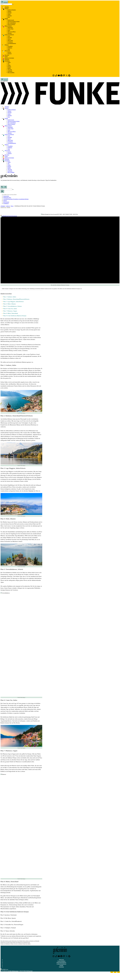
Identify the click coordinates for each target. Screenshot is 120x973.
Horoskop (7, 55)
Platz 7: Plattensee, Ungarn (10, 311)
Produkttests (6, 203)
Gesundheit (10, 46)
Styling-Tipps (10, 28)
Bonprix (9, 66)
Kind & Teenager (11, 24)
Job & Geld (7, 50)
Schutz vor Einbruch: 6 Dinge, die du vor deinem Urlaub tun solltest (15, 943)
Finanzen (10, 53)
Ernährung (10, 47)
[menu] (2, 191)
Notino (9, 65)
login (1, 183)
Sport (9, 49)
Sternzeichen (6, 196)
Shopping (10, 33)
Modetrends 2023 (7, 197)
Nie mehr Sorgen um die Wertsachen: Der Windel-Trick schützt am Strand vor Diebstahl (20, 941)
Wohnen (9, 11)
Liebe (9, 36)
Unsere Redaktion (61, 961)
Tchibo (9, 62)
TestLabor (7, 59)
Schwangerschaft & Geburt (13, 21)
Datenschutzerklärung (61, 962)
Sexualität (10, 37)
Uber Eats (10, 69)
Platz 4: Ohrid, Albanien (9, 304)
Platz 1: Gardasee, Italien (9, 297)
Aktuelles (7, 7)
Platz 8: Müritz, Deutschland (10, 313)
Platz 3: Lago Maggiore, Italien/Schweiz (13, 301)
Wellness (7, 44)
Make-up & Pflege (12, 31)
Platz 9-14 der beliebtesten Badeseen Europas (14, 315)
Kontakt (61, 965)
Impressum (61, 959)
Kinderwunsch (11, 20)
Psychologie (10, 42)
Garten (9, 14)
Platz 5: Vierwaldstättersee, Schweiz (12, 306)
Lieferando (10, 71)
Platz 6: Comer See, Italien (10, 308)
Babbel (9, 68)
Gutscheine (7, 61)
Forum (6, 56)
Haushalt (9, 12)
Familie (6, 18)
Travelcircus (12, 344)
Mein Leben (10, 40)
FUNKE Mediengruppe (13, 971)
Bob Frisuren (6, 202)
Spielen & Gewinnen (9, 58)
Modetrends (10, 27)
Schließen (5, 2)
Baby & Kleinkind (12, 23)
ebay (9, 63)
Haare (9, 30)
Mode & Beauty (8, 26)
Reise (9, 17)
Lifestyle (6, 8)
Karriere (9, 52)
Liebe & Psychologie (9, 34)
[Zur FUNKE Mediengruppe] (60, 104)
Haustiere (10, 15)
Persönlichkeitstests (12, 43)
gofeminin (3, 206)
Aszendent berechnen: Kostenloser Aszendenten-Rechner (16, 199)
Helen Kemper (53, 214)
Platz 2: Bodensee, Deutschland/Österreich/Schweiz (16, 299)
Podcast (5, 200)
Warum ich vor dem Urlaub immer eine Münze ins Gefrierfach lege (15, 942)
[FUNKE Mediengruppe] (4, 969)
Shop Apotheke (11, 72)
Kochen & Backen (12, 9)
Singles (9, 39)
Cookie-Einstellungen (61, 964)
